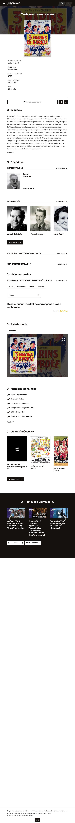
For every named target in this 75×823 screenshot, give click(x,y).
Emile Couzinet (13, 63)
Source (55, 311)
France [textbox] (12, 295)
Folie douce (59, 468)
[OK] (37, 820)
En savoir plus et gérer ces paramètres (20, 815)
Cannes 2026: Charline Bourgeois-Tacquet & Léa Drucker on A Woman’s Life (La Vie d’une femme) (15, 528)
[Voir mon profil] (68, 4)
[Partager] (61, 102)
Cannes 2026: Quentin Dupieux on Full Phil (58, 523)
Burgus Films (13, 69)
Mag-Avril (58, 234)
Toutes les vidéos (32, 543)
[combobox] (23, 295)
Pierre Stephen (37, 234)
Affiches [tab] (12, 330)
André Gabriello (14, 234)
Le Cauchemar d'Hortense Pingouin (17, 465)
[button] (63, 340)
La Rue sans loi (37, 466)
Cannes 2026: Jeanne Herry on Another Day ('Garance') (36, 524)
